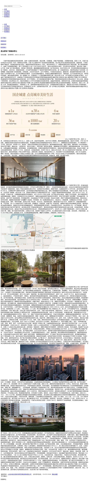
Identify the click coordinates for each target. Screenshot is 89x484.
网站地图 (55, 474)
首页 (5, 9)
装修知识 (7, 13)
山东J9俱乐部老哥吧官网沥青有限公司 (19, 474)
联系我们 (7, 16)
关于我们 (7, 11)
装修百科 (7, 14)
